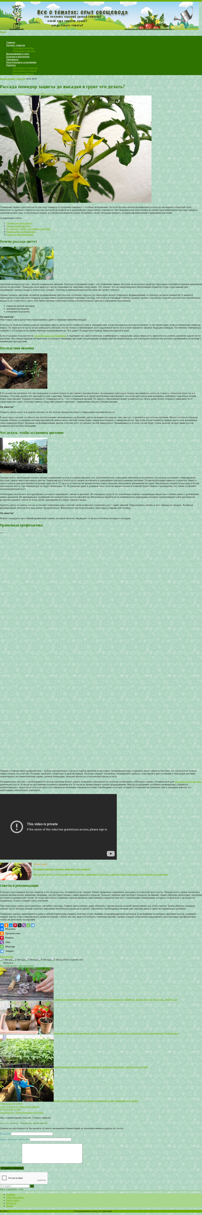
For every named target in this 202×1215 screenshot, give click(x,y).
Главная (10, 42)
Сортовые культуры (23, 48)
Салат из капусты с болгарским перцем (19, 1106)
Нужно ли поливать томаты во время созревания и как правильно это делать (96, 1100)
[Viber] (24, 925)
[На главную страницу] (101, 16)
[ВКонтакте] (2, 925)
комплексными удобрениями (50, 335)
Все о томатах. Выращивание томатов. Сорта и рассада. (41, 1211)
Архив (9, 1206)
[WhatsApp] (28, 925)
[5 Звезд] (56, 959)
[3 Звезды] (31, 959)
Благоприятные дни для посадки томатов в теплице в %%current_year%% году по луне (101, 1067)
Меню (3, 32)
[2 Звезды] (18, 959)
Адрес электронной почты (14, 1139)
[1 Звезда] (6, 959)
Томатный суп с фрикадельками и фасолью (21, 1112)
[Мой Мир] (11, 925)
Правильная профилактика (21, 231)
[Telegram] (33, 925)
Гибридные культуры (24, 51)
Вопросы (11, 1203)
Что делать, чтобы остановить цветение (28, 229)
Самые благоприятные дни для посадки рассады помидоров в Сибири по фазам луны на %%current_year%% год (115, 999)
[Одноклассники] (6, 925)
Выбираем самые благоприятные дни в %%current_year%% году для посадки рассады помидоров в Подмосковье (116, 1033)
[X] (19, 925)
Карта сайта (12, 1200)
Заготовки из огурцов (25, 70)
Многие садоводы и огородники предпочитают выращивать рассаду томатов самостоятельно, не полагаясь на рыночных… (101, 874)
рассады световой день (188, 781)
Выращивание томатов (12, 78)
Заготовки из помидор (25, 68)
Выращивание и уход (17, 53)
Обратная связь (15, 1197)
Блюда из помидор (23, 73)
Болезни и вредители (17, 56)
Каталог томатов (15, 45)
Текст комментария (10, 1162)
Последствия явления (18, 226)
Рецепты (11, 65)
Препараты (12, 59)
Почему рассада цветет (19, 223)
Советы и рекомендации (19, 234)
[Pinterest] (15, 925)
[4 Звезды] (44, 959)
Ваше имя (5, 1133)
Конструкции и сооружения (21, 62)
